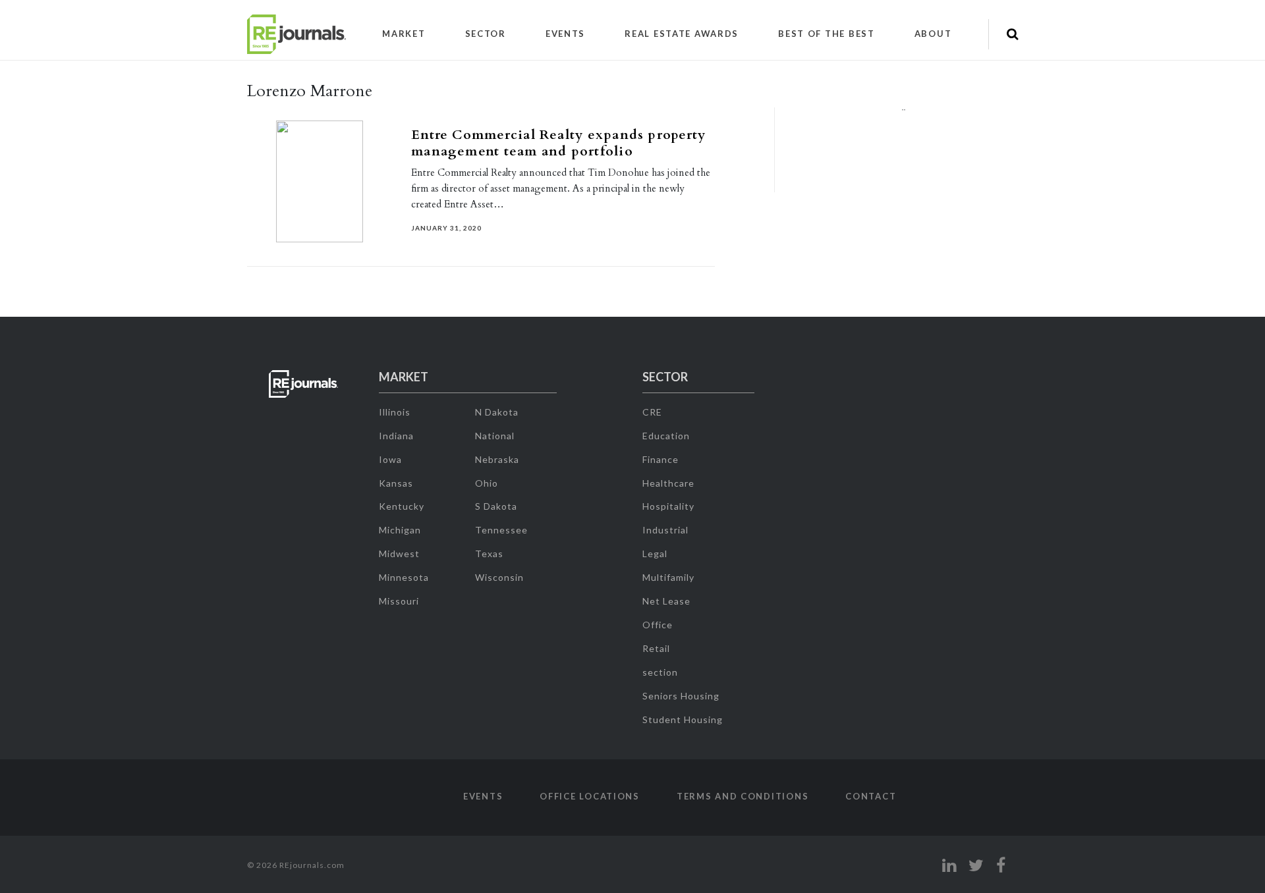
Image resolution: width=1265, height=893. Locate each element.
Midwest (399, 553)
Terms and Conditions (742, 796)
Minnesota (404, 577)
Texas (489, 553)
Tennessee (501, 529)
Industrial (665, 529)
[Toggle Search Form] (1012, 34)
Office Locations (590, 796)
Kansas (396, 483)
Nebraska (497, 459)
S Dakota (496, 506)
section (660, 672)
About (933, 33)
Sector (485, 33)
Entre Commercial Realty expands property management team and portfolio (558, 143)
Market (403, 33)
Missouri (399, 601)
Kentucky (401, 506)
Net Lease (666, 601)
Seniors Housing (680, 695)
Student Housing (682, 719)
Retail (656, 648)
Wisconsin (499, 577)
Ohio (486, 483)
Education (666, 435)
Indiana (396, 435)
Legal (654, 553)
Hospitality (668, 506)
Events (565, 33)
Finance (660, 459)
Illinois (394, 412)
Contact (870, 796)
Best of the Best (826, 33)
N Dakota (497, 412)
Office (657, 624)
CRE (652, 412)
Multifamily (668, 577)
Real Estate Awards (682, 33)
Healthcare (668, 483)
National (495, 435)
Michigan (400, 529)
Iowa (390, 459)
